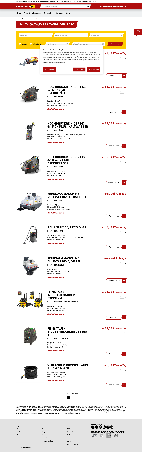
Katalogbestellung (47, 441)
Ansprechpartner (47, 432)
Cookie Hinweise (72, 444)
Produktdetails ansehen (56, 109)
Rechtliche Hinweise (73, 435)
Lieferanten (45, 426)
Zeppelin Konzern (22, 426)
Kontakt (44, 435)
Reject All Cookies (50, 69)
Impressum (70, 438)
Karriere (68, 13)
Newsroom (20, 435)
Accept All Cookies (94, 69)
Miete (23, 18)
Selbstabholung (37, 44)
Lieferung (24, 44)
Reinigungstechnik (41, 18)
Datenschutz (71, 432)
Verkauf (44, 438)
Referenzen (58, 13)
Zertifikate (45, 429)
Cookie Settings (79, 69)
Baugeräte (30, 18)
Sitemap (69, 441)
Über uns (19, 429)
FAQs (68, 426)
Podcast (19, 438)
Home (17, 18)
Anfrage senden (114, 75)
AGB (68, 429)
